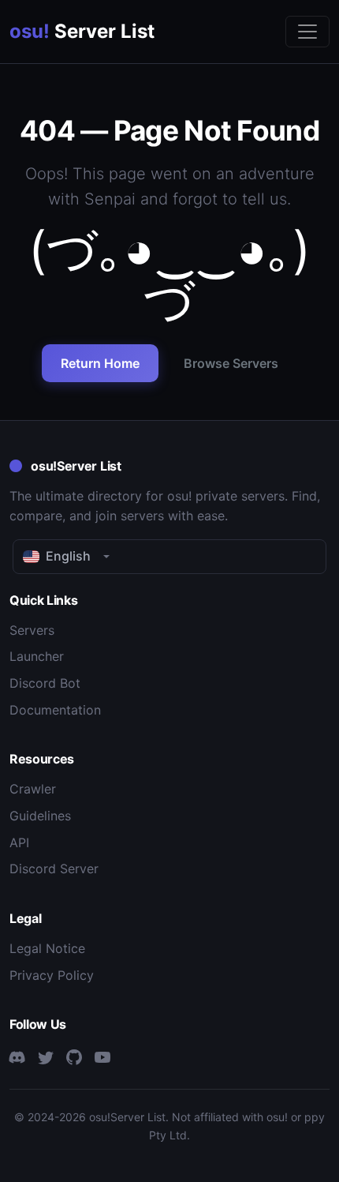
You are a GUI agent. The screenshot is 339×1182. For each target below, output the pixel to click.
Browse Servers (231, 363)
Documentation (55, 710)
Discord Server (54, 868)
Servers (31, 630)
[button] (169, 556)
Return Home (100, 363)
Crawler (32, 789)
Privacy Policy (51, 975)
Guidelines (40, 816)
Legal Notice (47, 948)
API (19, 842)
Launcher (36, 656)
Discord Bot (44, 683)
